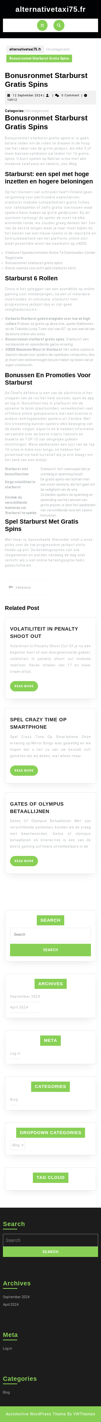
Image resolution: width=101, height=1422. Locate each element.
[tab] (42, 25)
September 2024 (25, 996)
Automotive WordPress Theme (36, 1414)
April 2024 (19, 1007)
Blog (14, 1099)
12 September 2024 (27, 95)
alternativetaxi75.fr (50, 9)
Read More (26, 687)
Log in (15, 1053)
